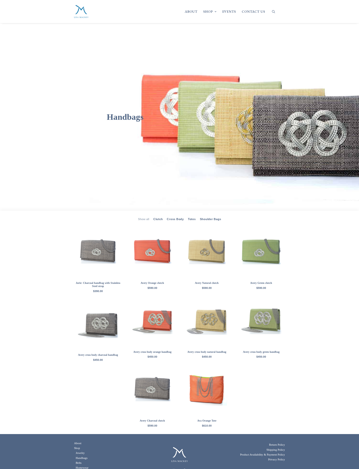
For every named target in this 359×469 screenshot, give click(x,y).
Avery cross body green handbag (261, 352)
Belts (79, 462)
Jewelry (80, 452)
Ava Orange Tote (206, 420)
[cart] (282, 13)
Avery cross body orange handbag (152, 352)
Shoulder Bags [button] (210, 219)
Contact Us (253, 11)
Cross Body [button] (175, 219)
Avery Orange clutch (152, 283)
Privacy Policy (276, 459)
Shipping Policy (275, 449)
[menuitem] (191, 11)
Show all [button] (143, 219)
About (191, 11)
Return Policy (277, 444)
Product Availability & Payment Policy (262, 454)
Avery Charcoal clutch (152, 420)
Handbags (82, 457)
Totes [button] (192, 219)
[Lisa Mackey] (81, 11)
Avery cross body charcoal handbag (98, 355)
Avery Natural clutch (207, 283)
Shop (208, 11)
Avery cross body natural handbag (206, 352)
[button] (276, 11)
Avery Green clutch (261, 283)
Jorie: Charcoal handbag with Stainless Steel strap (98, 285)
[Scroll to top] (352, 461)
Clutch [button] (158, 219)
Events (229, 11)
